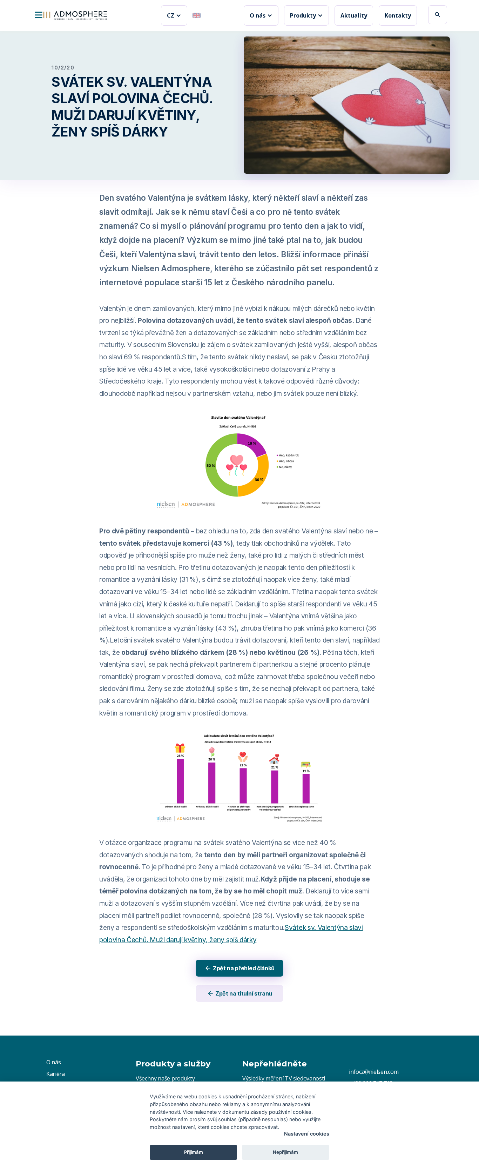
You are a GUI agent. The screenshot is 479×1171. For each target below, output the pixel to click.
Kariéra (55, 1074)
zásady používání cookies (280, 1112)
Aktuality (353, 15)
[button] (174, 15)
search (437, 14)
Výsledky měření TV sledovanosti (283, 1078)
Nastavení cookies (306, 1134)
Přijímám (193, 1152)
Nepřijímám (285, 1152)
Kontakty (398, 15)
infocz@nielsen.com (373, 1072)
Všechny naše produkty (165, 1078)
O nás (53, 1062)
